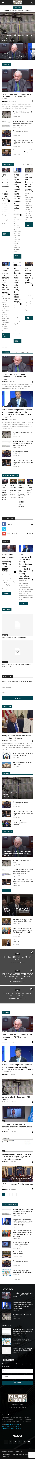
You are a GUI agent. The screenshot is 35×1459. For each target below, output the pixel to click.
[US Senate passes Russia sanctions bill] (6, 133)
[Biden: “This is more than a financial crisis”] (17, 625)
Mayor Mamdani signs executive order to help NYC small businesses (22, 822)
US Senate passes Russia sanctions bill (29, 274)
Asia (3, 265)
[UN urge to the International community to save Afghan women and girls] (6, 264)
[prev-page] (3, 159)
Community (5, 53)
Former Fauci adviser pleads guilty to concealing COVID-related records (17, 96)
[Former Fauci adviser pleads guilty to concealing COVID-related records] (14, 51)
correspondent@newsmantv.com (12, 1428)
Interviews (4, 635)
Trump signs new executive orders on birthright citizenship (16, 737)
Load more (17, 1279)
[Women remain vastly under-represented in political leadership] (6, 1272)
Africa (32, 49)
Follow (31, 529)
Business (5, 32)
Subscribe (30, 533)
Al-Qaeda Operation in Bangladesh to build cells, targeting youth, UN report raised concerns (23, 123)
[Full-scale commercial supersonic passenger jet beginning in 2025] (6, 1350)
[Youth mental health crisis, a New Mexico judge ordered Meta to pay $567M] (6, 142)
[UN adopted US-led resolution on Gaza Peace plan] (6, 1254)
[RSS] (20, 1442)
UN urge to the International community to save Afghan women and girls (5, 279)
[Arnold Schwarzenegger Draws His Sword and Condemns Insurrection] (17, 976)
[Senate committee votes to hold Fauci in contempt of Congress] (6, 152)
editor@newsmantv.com (13, 1424)
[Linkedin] (10, 1442)
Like (32, 524)
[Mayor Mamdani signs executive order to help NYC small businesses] (6, 823)
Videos (17, 953)
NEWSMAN (5, 101)
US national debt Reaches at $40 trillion (15, 794)
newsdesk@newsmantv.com (10, 1426)
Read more (4, 234)
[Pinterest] (15, 1442)
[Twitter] (24, 1442)
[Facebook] (6, 1442)
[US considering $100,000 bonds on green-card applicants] (6, 755)
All (24, 164)
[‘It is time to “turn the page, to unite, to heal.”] (17, 995)
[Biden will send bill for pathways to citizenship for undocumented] (17, 651)
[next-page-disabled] (6, 670)
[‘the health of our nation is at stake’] (17, 958)
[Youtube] (29, 1442)
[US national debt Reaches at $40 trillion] (17, 27)
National (22, 352)
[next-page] (6, 159)
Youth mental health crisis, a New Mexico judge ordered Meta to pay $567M (23, 142)
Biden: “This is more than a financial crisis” (14, 637)
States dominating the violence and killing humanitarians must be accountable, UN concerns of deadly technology (17, 413)
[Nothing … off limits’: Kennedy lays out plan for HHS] (30, 481)
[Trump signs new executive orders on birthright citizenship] (17, 721)
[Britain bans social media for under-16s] (6, 942)
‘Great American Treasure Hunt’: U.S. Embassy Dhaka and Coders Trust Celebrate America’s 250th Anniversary (21, 497)
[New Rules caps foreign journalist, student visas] (6, 765)
